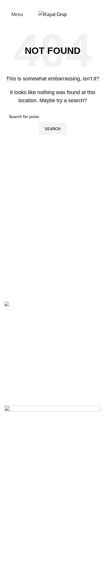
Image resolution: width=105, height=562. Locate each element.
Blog (9, 545)
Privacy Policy (19, 512)
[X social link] (48, 4)
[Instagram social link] (56, 4)
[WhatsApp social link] (64, 4)
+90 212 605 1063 (40, 355)
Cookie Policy (18, 523)
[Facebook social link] (41, 4)
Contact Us (15, 534)
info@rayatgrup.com (42, 365)
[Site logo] (52, 14)
